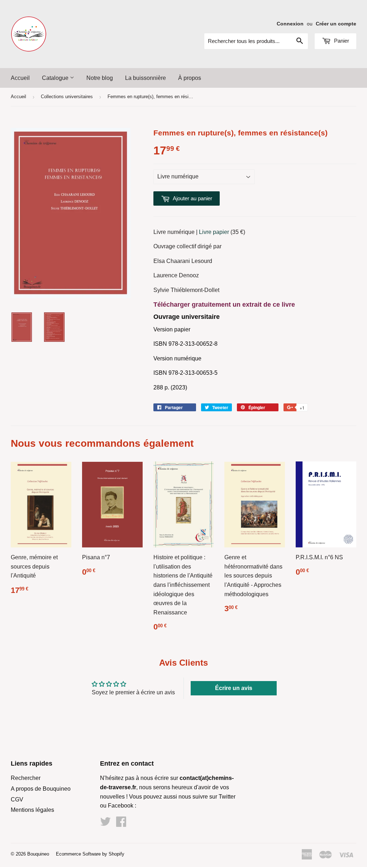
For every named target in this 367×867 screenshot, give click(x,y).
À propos (189, 78)
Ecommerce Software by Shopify (90, 854)
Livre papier (214, 232)
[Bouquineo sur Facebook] (121, 824)
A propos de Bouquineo (41, 789)
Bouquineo (38, 854)
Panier (341, 41)
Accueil (20, 78)
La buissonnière (145, 78)
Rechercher (25, 778)
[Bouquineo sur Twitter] (105, 824)
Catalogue (56, 78)
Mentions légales (32, 810)
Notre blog (99, 78)
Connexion (290, 24)
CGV (17, 799)
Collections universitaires (67, 96)
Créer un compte (336, 24)
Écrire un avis (233, 688)
